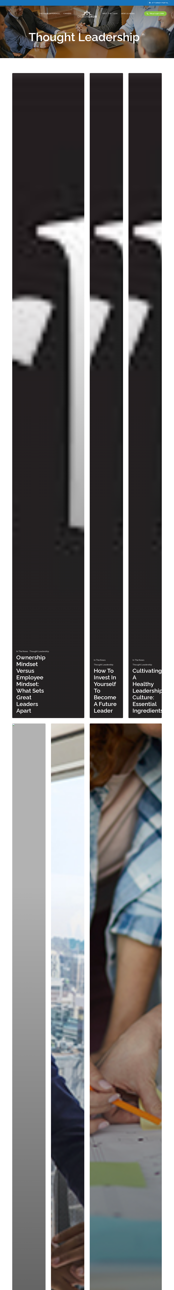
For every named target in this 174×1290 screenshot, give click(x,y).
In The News (22, 651)
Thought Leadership (39, 651)
